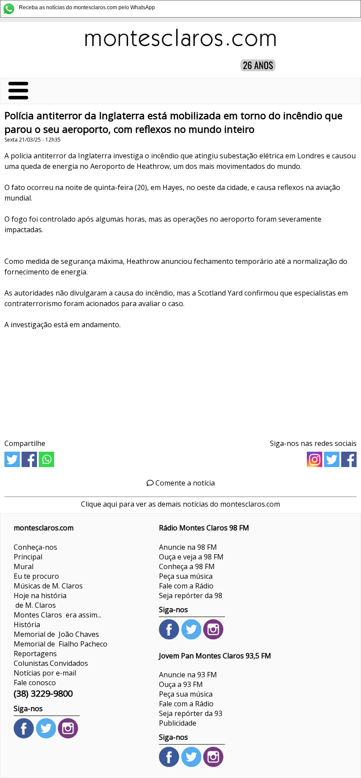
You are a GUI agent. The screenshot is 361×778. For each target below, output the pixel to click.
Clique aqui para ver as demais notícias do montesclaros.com (180, 504)
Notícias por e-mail (45, 673)
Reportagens (35, 653)
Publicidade (177, 723)
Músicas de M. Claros (48, 586)
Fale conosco (35, 682)
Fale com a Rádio (186, 586)
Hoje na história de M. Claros (40, 600)
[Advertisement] (180, 381)
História (27, 624)
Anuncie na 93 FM (188, 674)
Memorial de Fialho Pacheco (60, 644)
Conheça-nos (35, 547)
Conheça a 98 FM (187, 566)
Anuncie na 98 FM (188, 547)
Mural (23, 566)
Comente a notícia (184, 483)
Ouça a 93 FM (181, 684)
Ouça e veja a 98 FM (191, 557)
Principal (28, 557)
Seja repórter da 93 (190, 713)
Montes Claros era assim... (57, 615)
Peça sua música (186, 576)
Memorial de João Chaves (56, 634)
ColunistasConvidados (51, 663)
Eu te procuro (36, 576)
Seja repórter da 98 (190, 595)
